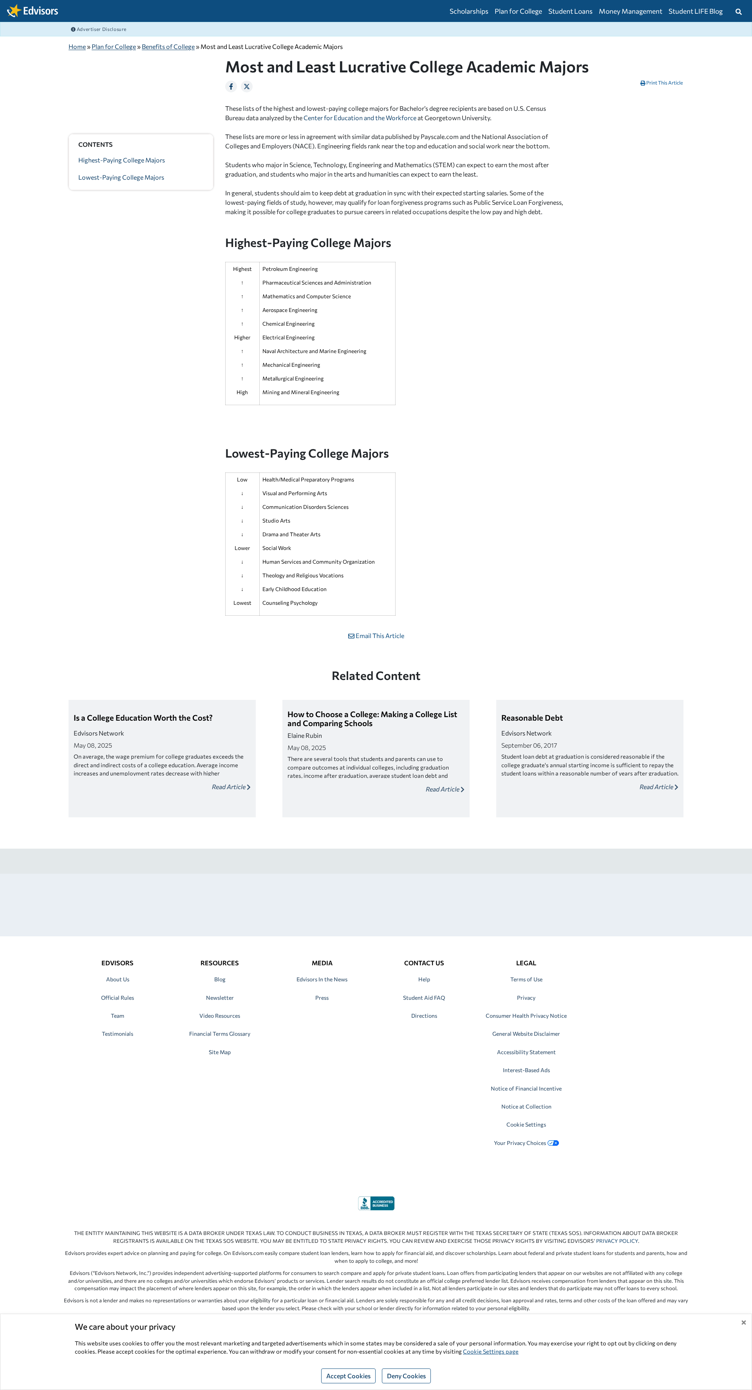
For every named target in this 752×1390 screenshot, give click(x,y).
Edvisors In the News (321, 979)
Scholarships (469, 11)
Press (322, 997)
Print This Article (664, 82)
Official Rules (117, 997)
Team (117, 1015)
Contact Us (424, 962)
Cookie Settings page (491, 1351)
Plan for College (518, 11)
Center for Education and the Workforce (360, 117)
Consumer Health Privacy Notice (526, 1015)
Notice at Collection (526, 1106)
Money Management (630, 11)
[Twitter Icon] (247, 86)
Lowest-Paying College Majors (121, 177)
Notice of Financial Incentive (526, 1088)
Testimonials (117, 1033)
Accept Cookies (348, 1375)
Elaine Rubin (304, 735)
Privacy (526, 997)
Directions (424, 1015)
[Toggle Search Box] (738, 11)
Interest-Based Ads (526, 1070)
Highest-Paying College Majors (121, 160)
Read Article (229, 786)
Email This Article (379, 635)
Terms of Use (526, 979)
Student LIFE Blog (696, 11)
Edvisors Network (99, 733)
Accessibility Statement (526, 1052)
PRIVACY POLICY (617, 1241)
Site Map (220, 1052)
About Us (117, 979)
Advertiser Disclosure (101, 29)
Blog (220, 979)
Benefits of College (168, 46)
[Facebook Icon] (231, 86)
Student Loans (570, 11)
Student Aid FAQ (424, 997)
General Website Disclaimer (526, 1033)
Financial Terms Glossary (219, 1033)
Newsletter (220, 997)
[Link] (376, 1202)
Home (77, 46)
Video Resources (219, 1015)
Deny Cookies (406, 1375)
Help (424, 979)
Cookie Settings (526, 1124)
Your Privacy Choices (520, 1142)
